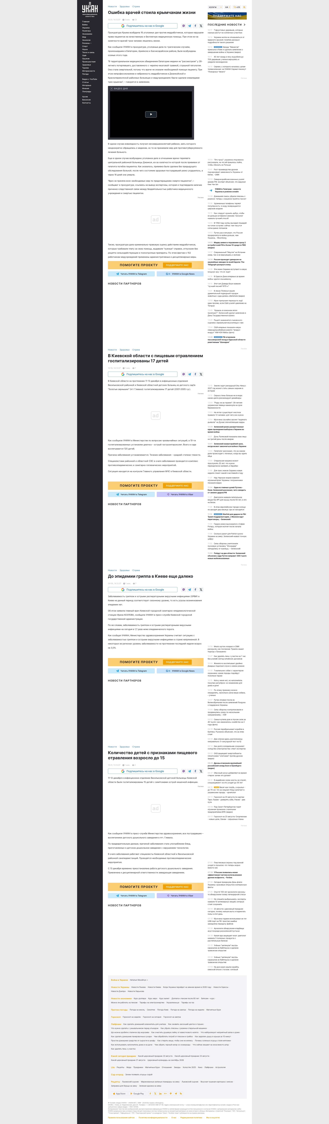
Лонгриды (86, 91)
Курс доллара (140, 998)
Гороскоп (116, 1017)
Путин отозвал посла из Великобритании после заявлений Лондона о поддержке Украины (226, 702)
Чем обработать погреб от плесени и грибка (173, 1036)
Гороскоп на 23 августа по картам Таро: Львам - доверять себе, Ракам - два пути (226, 799)
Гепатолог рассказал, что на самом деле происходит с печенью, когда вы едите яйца (227, 453)
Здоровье (86, 65)
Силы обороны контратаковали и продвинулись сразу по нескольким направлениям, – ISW (225, 712)
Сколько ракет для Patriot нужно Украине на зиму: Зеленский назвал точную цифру (227, 536)
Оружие (85, 59)
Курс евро (152, 998)
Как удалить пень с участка (123, 1049)
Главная (85, 22)
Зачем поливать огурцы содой (138, 1074)
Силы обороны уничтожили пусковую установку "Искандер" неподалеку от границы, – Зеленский (224, 546)
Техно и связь (88, 52)
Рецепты (120, 1067)
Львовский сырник (130, 1082)
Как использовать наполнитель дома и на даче (131, 1045)
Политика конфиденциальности (153, 1117)
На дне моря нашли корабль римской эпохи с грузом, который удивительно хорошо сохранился (223, 969)
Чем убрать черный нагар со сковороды (172, 1045)
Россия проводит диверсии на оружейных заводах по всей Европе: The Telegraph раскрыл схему (226, 262)
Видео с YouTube (89, 79)
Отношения (167, 1067)
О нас (173, 1117)
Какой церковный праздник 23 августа (192, 1056)
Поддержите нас (227, 15)
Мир (84, 37)
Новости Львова (138, 987)
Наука (85, 49)
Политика (86, 31)
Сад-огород (117, 1074)
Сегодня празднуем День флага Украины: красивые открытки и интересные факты (227, 884)
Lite (113, 1067)
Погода (85, 74)
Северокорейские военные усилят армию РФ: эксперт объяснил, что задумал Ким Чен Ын (227, 181)
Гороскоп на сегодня (152, 1017)
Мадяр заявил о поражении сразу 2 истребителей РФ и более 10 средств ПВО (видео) (227, 245)
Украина (86, 28)
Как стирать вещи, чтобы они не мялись (175, 1040)
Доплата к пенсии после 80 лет (185, 998)
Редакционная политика (191, 1117)
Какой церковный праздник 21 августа (128, 1060)
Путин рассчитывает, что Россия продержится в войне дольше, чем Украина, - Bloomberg (225, 235)
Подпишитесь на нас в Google (145, 25)
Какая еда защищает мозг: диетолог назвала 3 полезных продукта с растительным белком (227, 938)
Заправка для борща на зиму (124, 1086)
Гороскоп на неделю (132, 1017)
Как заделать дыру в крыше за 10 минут (213, 1036)
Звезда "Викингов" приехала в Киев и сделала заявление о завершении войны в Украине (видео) (225, 49)
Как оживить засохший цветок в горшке (185, 1024)
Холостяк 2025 (189, 1067)
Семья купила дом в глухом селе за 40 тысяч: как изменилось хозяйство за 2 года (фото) (227, 722)
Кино (200, 1067)
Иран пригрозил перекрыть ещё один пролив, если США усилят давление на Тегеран (227, 303)
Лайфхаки (116, 1024)
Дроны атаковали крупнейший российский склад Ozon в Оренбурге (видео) (225, 765)
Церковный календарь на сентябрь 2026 (166, 1060)
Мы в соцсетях (213, 1117)
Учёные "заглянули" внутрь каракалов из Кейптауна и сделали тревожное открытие (223, 948)
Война (85, 25)
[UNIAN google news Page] (165, 1093)
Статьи (85, 82)
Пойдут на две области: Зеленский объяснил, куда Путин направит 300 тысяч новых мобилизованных (227, 555)
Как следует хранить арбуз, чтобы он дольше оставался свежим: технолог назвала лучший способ (226, 215)
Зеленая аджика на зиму (150, 1086)
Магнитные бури (213, 1010)
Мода (128, 1067)
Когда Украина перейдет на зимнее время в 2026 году (187, 987)
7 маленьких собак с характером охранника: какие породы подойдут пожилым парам (226, 673)
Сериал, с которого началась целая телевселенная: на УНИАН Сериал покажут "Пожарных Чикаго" (227, 69)
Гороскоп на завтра (172, 1017)
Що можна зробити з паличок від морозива (130, 1032)
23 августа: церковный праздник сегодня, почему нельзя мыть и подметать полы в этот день (227, 911)
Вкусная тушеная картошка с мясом (217, 1082)
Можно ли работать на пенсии (124, 1002)
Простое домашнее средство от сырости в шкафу (133, 1040)
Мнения (85, 88)
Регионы (86, 43)
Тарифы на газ (187, 1002)
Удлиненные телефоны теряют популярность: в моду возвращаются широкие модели (224, 206)
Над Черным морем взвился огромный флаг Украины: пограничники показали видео (225, 480)
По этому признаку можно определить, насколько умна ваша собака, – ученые (226, 692)
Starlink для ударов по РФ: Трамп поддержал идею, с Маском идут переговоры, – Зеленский (227, 516)
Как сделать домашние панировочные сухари (131, 1036)
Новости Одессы (220, 987)
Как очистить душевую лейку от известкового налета (174, 1032)
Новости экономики (121, 998)
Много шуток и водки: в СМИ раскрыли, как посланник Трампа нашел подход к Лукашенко (226, 649)
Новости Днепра (118, 991)
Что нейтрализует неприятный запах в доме (220, 1032)
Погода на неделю (196, 1010)
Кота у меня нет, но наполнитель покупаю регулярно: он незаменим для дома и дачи (225, 683)
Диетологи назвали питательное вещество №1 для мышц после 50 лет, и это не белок (227, 499)
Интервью (86, 85)
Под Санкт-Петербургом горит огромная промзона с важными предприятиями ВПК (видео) (224, 809)
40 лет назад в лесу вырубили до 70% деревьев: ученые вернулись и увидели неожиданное (225, 59)
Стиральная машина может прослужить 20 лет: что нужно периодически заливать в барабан (223, 463)
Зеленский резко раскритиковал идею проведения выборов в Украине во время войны (226, 429)
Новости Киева (154, 987)
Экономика (87, 34)
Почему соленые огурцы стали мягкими (213, 1040)
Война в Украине (119, 980)
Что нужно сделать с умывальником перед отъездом (134, 1028)
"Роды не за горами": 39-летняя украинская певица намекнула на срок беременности (225, 405)
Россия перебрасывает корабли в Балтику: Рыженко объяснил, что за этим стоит (226, 731)
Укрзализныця (172, 1002)
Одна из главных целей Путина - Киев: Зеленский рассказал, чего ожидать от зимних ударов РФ (227, 490)
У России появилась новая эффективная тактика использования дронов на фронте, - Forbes (225, 875)
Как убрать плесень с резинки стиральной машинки (184, 1028)
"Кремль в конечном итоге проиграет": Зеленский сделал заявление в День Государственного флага (227, 313)
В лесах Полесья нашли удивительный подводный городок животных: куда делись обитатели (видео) (226, 293)
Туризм (85, 68)
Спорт (85, 46)
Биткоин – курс (207, 998)
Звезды (177, 1067)
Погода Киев (162, 1010)
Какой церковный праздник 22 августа (155, 1056)
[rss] (181, 1093)
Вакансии (86, 100)
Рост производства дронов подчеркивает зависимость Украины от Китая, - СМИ (225, 172)
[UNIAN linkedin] (160, 1093)
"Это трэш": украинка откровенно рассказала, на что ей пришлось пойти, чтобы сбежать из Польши (226, 162)
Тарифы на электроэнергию (152, 1002)
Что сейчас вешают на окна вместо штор (211, 1045)
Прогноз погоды (119, 1009)
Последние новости (225, 24)
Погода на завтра (178, 1010)
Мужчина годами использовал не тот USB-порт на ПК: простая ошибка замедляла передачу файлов (227, 921)
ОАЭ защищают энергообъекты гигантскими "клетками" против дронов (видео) (225, 756)
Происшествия (88, 62)
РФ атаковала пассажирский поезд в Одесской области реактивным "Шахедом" (226, 339)
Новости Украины (120, 987)
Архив (85, 97)
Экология (86, 40)
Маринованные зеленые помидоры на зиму (160, 1082)
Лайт (84, 55)
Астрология (220, 1067)
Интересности (88, 71)
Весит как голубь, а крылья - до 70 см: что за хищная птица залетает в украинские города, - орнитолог (226, 789)
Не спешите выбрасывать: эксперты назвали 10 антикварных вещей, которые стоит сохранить (227, 901)
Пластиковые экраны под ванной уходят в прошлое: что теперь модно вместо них (225, 865)
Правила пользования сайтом (121, 1117)
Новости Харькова (136, 991)
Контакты (86, 103)
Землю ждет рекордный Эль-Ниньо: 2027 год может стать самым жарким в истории (227, 388)
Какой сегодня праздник (123, 1056)
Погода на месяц (137, 1010)
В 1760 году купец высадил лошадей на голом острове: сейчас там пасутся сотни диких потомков (227, 225)
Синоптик (151, 1010)
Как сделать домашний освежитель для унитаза (144, 1024)
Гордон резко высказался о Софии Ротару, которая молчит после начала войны (226, 526)
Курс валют (164, 998)
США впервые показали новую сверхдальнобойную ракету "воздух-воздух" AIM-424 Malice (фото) (224, 329)
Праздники (138, 1067)
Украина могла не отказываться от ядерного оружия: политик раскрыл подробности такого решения (226, 39)
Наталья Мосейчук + (139, 980)
